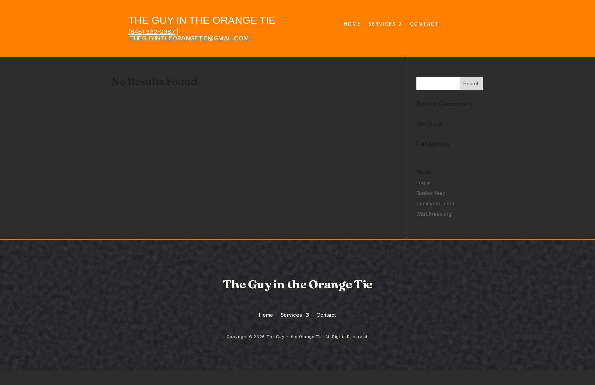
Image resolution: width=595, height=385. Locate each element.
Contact (424, 24)
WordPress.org (433, 214)
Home (352, 24)
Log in (423, 182)
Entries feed (431, 193)
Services (382, 24)
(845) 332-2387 (151, 32)
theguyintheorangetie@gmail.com (189, 38)
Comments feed (435, 203)
